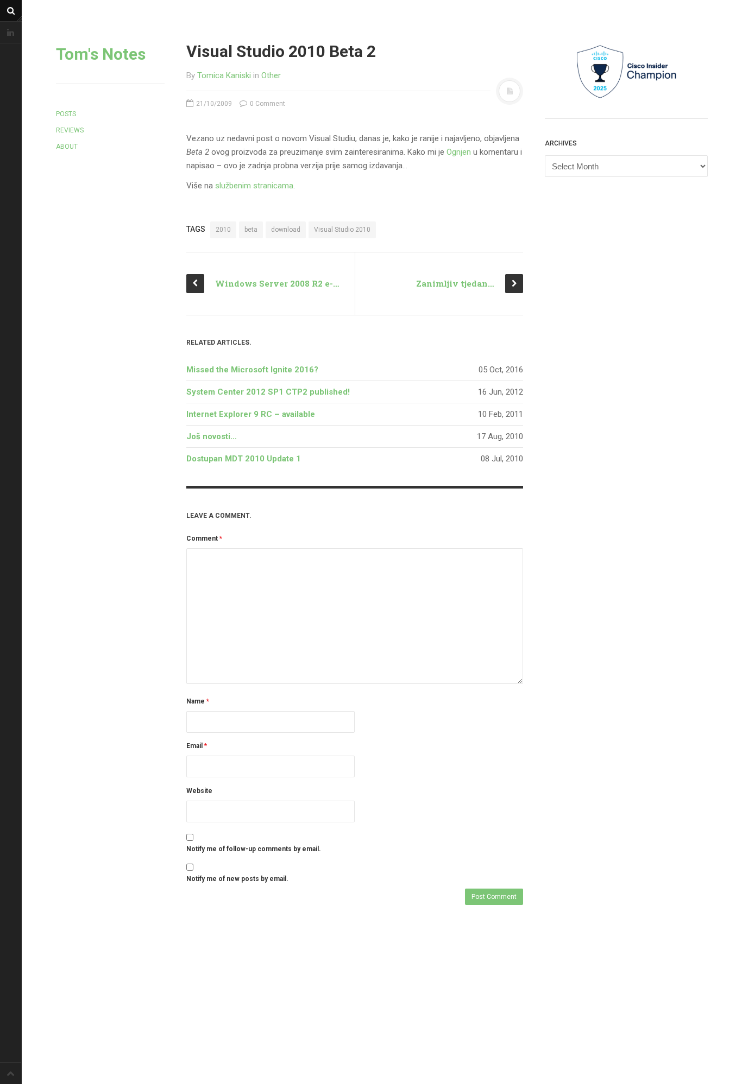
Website (199, 791)
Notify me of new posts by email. (237, 879)
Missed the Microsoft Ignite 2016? (252, 370)
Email (196, 746)
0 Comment (266, 103)
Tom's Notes (101, 54)
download (285, 229)
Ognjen (459, 152)
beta (250, 229)
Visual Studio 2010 (342, 229)
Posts (66, 114)
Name (197, 701)
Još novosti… (211, 436)
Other (271, 75)
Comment (204, 538)
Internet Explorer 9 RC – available (250, 414)
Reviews (70, 130)
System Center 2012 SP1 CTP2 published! (268, 392)
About (67, 146)
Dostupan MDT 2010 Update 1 (243, 459)
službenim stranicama (254, 186)
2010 (223, 229)
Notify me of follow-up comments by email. (253, 849)
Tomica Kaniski (224, 75)
